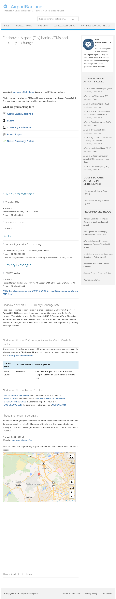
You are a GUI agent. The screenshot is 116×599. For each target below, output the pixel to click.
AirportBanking (26, 6)
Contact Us (107, 593)
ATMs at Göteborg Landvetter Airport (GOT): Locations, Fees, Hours (96, 159)
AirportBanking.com (29, 593)
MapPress (52, 501)
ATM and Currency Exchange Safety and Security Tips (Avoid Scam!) (96, 244)
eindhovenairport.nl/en (22, 440)
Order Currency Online (20, 141)
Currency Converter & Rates (95, 26)
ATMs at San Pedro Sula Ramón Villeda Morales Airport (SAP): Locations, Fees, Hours (96, 114)
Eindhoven (17, 92)
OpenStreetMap (70, 501)
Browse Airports (24, 26)
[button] (39, 475)
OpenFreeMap (60, 501)
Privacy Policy (91, 593)
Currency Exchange (19, 127)
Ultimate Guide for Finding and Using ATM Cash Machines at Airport (95, 222)
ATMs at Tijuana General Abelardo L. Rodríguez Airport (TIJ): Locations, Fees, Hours (97, 140)
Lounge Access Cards (64, 26)
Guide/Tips (43, 26)
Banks (11, 120)
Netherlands (28, 92)
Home (6, 26)
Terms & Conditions (71, 593)
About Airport (15, 134)
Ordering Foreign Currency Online (97, 273)
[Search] (73, 19)
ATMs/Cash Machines (20, 113)
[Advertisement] (41, 68)
